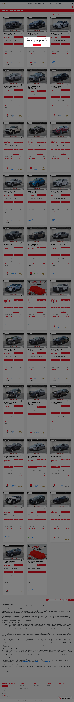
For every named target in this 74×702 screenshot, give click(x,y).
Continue (37, 44)
